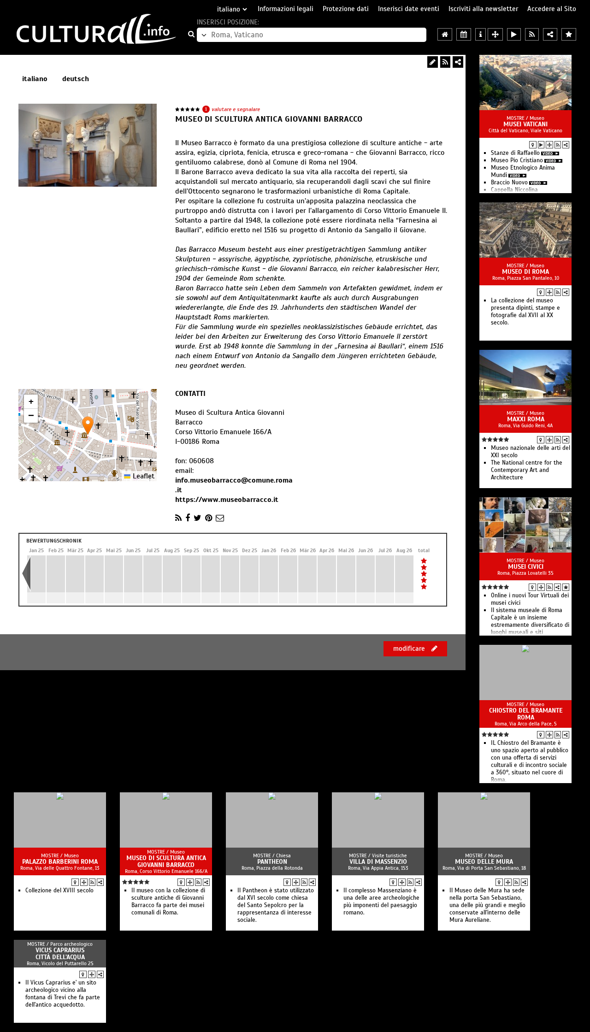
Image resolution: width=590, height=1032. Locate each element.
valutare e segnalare (236, 109)
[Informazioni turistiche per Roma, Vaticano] (480, 34)
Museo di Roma (525, 271)
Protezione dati (346, 9)
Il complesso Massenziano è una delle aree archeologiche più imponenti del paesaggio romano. (381, 901)
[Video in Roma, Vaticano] (514, 34)
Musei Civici (525, 566)
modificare (410, 648)
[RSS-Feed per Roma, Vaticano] (532, 34)
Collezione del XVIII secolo (59, 890)
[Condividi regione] (550, 34)
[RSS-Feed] (445, 62)
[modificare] (432, 62)
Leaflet (142, 476)
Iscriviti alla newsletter (483, 9)
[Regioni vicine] (495, 34)
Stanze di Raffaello (515, 153)
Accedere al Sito (551, 9)
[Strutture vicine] (549, 144)
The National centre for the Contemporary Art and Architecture (526, 470)
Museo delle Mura (484, 861)
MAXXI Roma (525, 419)
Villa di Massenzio (378, 861)
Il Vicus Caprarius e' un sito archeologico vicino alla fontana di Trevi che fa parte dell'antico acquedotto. (62, 993)
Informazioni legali (285, 9)
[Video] (541, 144)
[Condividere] (565, 144)
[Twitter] (197, 518)
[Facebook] (187, 518)
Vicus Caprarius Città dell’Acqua (60, 954)
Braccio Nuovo (509, 182)
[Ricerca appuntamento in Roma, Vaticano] (463, 34)
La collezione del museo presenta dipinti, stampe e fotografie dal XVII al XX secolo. (525, 311)
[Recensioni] (565, 587)
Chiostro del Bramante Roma (525, 714)
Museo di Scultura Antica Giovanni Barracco (166, 861)
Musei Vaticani (525, 124)
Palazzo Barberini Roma (60, 861)
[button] (88, 425)
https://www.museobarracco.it (226, 499)
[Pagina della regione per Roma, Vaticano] (444, 34)
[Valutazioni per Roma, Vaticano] (568, 34)
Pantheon (272, 861)
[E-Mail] (220, 518)
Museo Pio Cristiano (517, 160)
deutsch (75, 78)
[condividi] (458, 62)
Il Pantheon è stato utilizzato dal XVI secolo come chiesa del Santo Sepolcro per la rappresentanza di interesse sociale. (275, 905)
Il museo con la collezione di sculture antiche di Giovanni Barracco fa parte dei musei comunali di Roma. (168, 901)
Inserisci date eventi (408, 9)
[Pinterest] (208, 518)
